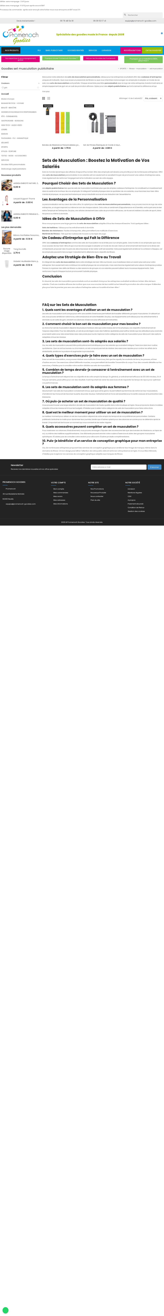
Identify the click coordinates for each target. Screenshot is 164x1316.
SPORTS (4, 147)
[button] (20, 59)
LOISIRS (4, 129)
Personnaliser (53, 140)
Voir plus (45, 91)
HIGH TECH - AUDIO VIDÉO (11, 125)
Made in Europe (7, 99)
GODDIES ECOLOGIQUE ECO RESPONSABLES (18, 112)
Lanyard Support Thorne (24, 198)
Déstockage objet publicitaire (13, 169)
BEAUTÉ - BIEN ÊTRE (8, 107)
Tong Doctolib (19, 249)
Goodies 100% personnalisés (13, 164)
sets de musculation (102, 365)
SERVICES (5, 160)
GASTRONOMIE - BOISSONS (12, 121)
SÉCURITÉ (5, 142)
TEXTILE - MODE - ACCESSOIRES (14, 156)
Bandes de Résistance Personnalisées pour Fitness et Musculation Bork (73, 145)
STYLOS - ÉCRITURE (8, 151)
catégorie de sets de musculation (124, 334)
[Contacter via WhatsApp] (5, 1310)
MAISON (4, 134)
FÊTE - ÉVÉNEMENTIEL (9, 116)
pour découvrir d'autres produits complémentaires (108, 436)
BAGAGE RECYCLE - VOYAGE (12, 103)
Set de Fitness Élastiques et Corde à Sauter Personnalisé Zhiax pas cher (115, 145)
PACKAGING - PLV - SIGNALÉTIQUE (14, 138)
